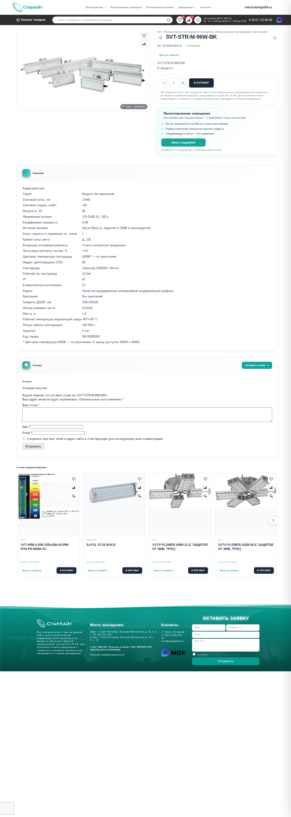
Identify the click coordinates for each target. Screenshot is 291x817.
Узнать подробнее (183, 142)
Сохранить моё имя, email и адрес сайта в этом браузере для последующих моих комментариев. (95, 439)
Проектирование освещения (126, 7)
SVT (159, 31)
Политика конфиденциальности (108, 655)
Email (27, 433)
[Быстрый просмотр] (73, 495)
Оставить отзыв (255, 365)
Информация (186, 7)
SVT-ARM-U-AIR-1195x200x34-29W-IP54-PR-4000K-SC (45, 547)
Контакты (205, 7)
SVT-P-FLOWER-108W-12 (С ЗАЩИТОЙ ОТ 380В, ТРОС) (179, 547)
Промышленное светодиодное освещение (188, 31)
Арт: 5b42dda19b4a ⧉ (169, 45)
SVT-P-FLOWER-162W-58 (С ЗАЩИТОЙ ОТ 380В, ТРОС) (245, 547)
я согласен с (219, 655)
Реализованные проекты (160, 7)
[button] (273, 521)
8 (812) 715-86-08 (260, 20)
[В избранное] (144, 36)
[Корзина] (197, 19)
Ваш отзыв (30, 405)
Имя (26, 427)
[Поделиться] (160, 38)
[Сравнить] (144, 44)
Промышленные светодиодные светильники (241, 31)
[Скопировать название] (275, 38)
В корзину (201, 82)
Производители (94, 7)
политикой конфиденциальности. (225, 655)
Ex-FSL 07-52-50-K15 (100, 545)
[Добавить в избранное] (73, 479)
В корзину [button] (66, 570)
